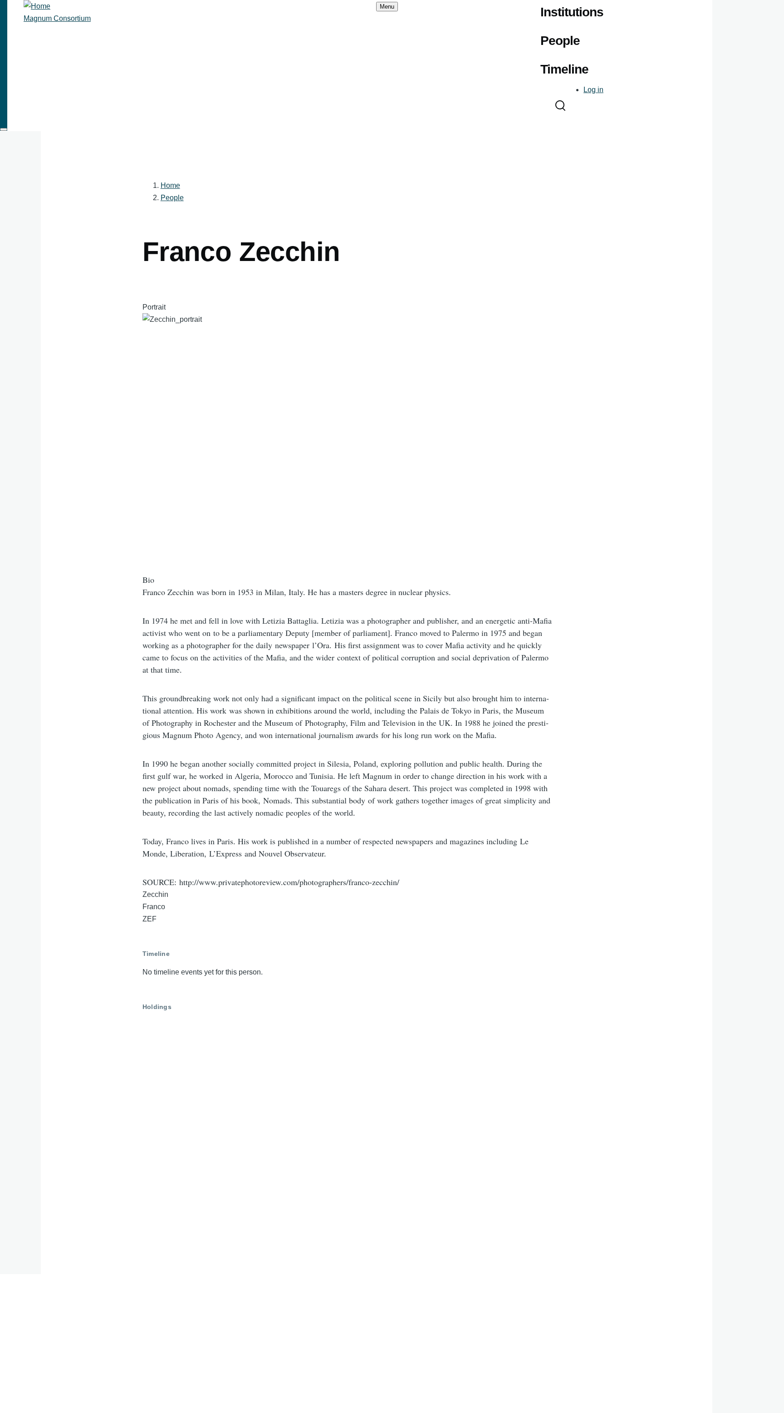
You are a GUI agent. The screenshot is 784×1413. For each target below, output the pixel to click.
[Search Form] (560, 106)
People (172, 198)
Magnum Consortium (57, 18)
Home (170, 185)
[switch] (3, 129)
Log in (593, 90)
